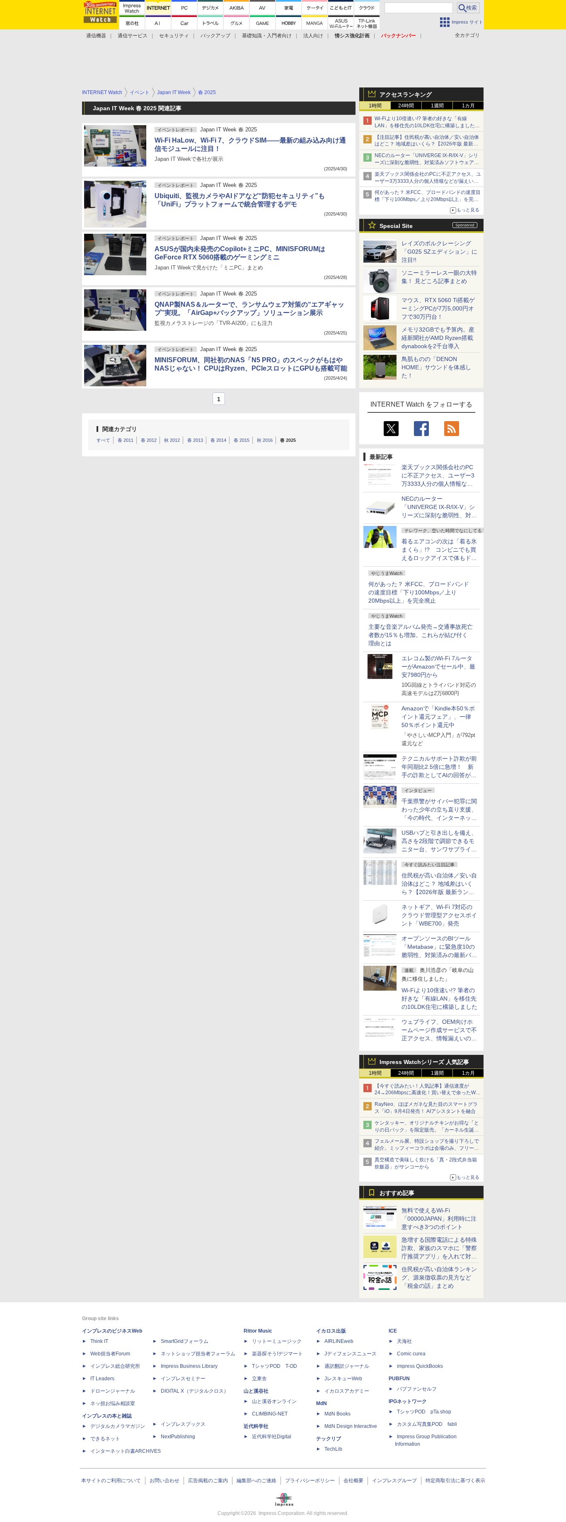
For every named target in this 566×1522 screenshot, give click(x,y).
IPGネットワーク (408, 1401)
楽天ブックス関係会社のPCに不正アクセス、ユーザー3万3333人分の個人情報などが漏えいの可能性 (428, 181)
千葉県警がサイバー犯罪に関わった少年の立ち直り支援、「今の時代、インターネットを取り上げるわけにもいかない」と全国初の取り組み (439, 818)
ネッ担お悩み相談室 (112, 1403)
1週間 (437, 106)
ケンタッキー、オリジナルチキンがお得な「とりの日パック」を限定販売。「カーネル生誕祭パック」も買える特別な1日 (427, 1130)
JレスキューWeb (343, 1378)
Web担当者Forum (110, 1354)
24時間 (406, 106)
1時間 (375, 106)
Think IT (99, 1341)
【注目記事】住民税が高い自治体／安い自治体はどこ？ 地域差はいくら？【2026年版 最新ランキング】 (427, 144)
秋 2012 (172, 440)
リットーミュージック (277, 1341)
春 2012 (149, 440)
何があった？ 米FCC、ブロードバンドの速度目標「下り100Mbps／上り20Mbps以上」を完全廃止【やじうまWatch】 (428, 199)
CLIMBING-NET (270, 1414)
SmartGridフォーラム (184, 1341)
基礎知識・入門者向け (267, 36)
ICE (393, 1331)
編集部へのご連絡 (256, 1480)
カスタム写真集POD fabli (427, 1424)
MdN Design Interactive (350, 1426)
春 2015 (241, 440)
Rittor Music (258, 1331)
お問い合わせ (164, 1480)
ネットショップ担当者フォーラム (198, 1354)
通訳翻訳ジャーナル (346, 1366)
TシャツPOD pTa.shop (424, 1412)
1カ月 (468, 106)
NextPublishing (178, 1437)
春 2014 (218, 440)
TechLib (333, 1449)
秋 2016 (265, 440)
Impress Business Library (189, 1366)
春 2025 (288, 440)
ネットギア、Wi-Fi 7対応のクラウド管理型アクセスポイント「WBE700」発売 (439, 915)
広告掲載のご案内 (208, 1480)
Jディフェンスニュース (350, 1354)
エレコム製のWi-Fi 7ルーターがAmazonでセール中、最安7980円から (438, 666)
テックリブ (328, 1439)
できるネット (105, 1439)
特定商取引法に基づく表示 (455, 1480)
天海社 (404, 1341)
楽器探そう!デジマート (277, 1354)
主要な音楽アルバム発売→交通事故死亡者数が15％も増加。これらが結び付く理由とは (420, 635)
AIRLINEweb (338, 1341)
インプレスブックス (183, 1424)
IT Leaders (102, 1378)
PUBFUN (399, 1378)
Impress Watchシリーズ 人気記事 (424, 1062)
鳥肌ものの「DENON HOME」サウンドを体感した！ (436, 367)
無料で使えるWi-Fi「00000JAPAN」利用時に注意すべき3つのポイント (439, 1218)
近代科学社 (256, 1426)
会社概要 (353, 1480)
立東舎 (259, 1378)
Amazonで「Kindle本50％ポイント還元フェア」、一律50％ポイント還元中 (438, 716)
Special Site (396, 226)
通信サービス (133, 36)
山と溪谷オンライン (274, 1401)
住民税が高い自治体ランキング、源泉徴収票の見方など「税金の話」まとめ (439, 1277)
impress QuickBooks (420, 1366)
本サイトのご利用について (111, 1480)
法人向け (313, 36)
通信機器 (96, 36)
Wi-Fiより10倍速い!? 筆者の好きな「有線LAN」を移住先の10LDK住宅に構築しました (439, 998)
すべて (103, 440)
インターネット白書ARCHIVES (125, 1451)
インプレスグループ (394, 1480)
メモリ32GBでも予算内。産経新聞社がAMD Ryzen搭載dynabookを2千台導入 (438, 337)
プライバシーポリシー (310, 1480)
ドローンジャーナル (112, 1391)
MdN (321, 1403)
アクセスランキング (406, 94)
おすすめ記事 (397, 1193)
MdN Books (337, 1414)
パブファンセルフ (417, 1389)
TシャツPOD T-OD (274, 1366)
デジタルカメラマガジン (117, 1426)
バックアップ (215, 36)
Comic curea (411, 1354)
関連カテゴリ (119, 429)
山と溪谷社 (256, 1391)
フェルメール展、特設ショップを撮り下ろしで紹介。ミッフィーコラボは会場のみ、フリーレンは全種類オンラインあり (427, 1148)
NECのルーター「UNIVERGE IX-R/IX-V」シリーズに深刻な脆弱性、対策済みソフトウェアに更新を (427, 162)
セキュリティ (174, 36)
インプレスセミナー (183, 1378)
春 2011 (125, 440)
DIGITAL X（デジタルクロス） (195, 1391)
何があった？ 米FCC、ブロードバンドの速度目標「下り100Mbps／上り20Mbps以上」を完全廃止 (418, 592)
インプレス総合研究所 (115, 1366)
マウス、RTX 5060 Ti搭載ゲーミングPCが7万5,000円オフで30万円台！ (438, 308)
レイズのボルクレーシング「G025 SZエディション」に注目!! (439, 251)
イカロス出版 (331, 1331)
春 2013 (195, 440)
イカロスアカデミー (346, 1391)
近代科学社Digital (271, 1437)
